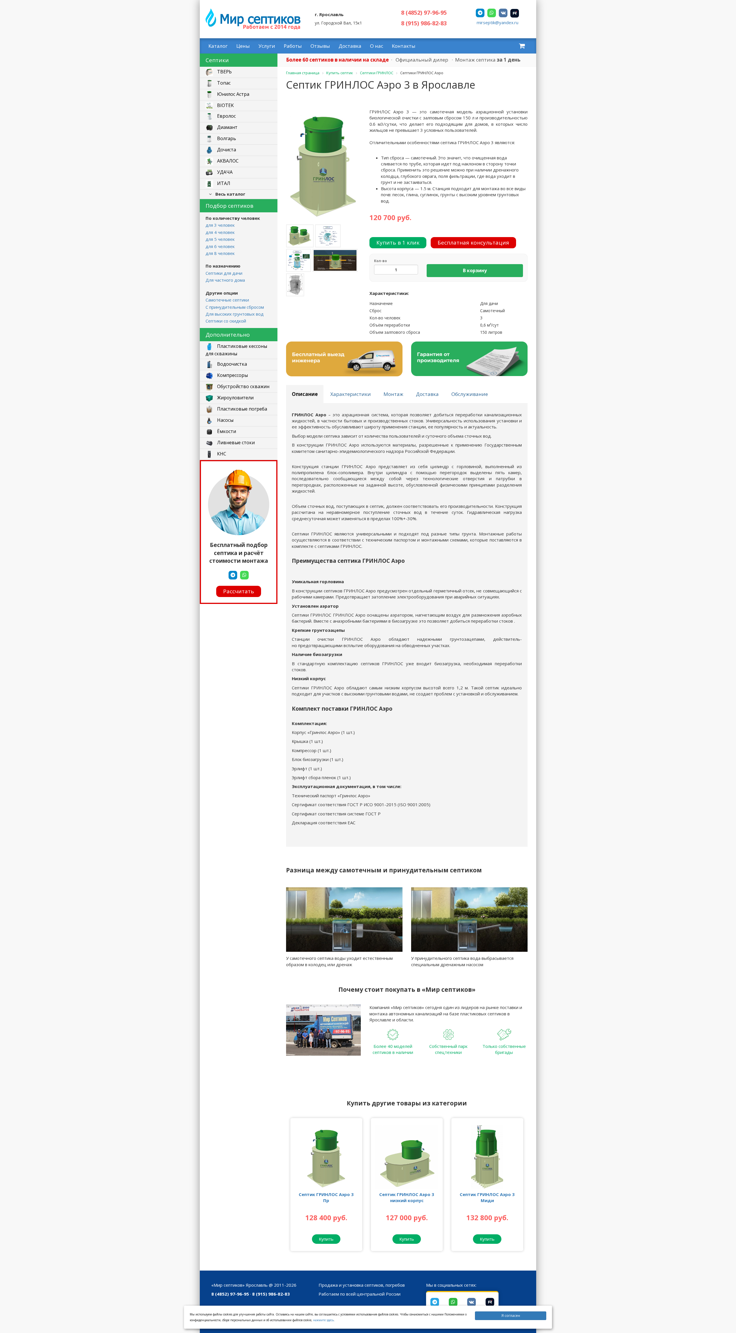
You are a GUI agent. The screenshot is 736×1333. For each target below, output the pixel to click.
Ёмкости (226, 431)
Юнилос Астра (232, 94)
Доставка (350, 46)
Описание (305, 394)
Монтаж (393, 394)
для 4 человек (220, 232)
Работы (293, 46)
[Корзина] (522, 45)
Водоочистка (231, 364)
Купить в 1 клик (397, 242)
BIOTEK (225, 105)
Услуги (266, 46)
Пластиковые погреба (241, 409)
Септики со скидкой (226, 321)
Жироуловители (235, 397)
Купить (326, 1239)
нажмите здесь (323, 1320)
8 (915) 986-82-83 (424, 23)
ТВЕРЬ (224, 72)
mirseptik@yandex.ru (497, 22)
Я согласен (510, 1315)
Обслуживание (469, 394)
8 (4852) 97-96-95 (424, 12)
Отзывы (320, 46)
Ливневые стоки (235, 442)
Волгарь (226, 139)
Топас (223, 83)
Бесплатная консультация (473, 242)
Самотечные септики (227, 300)
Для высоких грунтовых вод (235, 314)
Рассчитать (238, 591)
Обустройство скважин (242, 386)
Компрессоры (232, 375)
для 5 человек (220, 239)
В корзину (475, 270)
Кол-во (380, 260)
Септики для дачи (224, 273)
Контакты (403, 46)
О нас (376, 46)
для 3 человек (220, 225)
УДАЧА (224, 172)
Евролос (226, 116)
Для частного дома (225, 280)
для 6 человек (220, 246)
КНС (221, 454)
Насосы (224, 420)
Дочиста (226, 150)
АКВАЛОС (227, 161)
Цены (243, 46)
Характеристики (350, 394)
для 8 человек (220, 253)
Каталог (218, 46)
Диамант (226, 127)
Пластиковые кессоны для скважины (236, 350)
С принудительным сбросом (235, 307)
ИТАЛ (223, 183)
